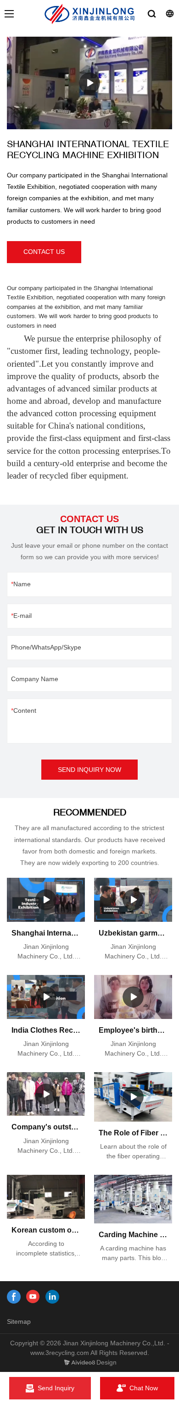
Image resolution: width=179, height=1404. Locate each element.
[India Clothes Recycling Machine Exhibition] (46, 997)
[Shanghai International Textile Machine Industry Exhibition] (46, 900)
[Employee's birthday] (133, 997)
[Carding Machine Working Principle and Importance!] (133, 1199)
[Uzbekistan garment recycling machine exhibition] (133, 900)
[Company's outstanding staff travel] (46, 1094)
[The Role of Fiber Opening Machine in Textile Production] (133, 1097)
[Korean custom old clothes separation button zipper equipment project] (46, 1196)
